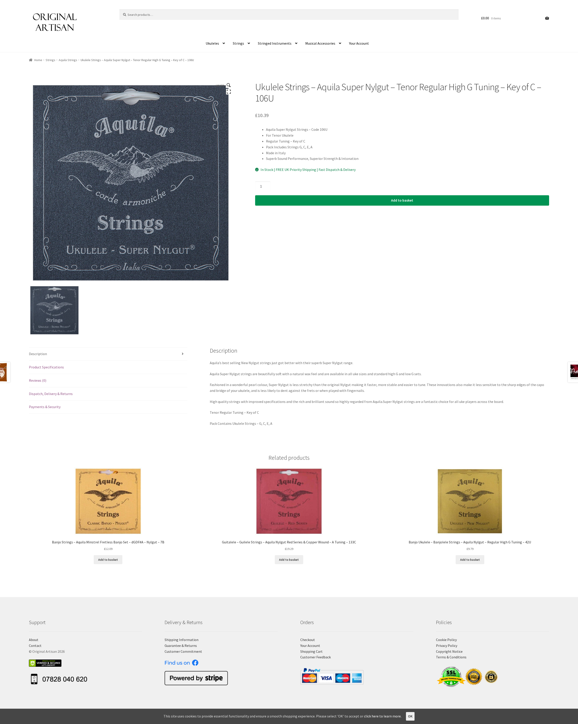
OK (410, 716)
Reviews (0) (37, 380)
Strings (238, 43)
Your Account (359, 43)
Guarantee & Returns (181, 645)
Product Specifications (46, 367)
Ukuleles (212, 43)
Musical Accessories (320, 43)
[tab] (108, 354)
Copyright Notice (449, 651)
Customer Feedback (315, 657)
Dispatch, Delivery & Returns (51, 393)
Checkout (307, 639)
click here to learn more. (382, 716)
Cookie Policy (446, 639)
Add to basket (402, 200)
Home (38, 60)
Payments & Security (45, 407)
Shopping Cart (311, 651)
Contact (35, 645)
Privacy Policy (446, 645)
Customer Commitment (183, 651)
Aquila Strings (68, 60)
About (33, 639)
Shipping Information (181, 639)
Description (38, 354)
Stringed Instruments (274, 43)
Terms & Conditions (451, 657)
